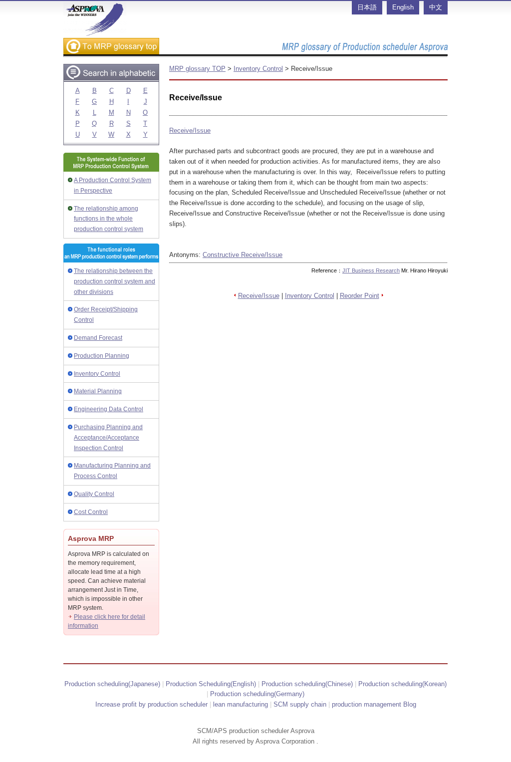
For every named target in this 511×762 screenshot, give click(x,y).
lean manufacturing (240, 704)
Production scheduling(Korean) (402, 684)
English (403, 7)
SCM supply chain (299, 704)
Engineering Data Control (108, 409)
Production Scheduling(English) (211, 684)
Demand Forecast (98, 337)
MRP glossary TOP (197, 68)
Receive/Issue (190, 130)
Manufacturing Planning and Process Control (112, 471)
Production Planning (101, 355)
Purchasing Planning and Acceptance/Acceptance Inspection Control (108, 438)
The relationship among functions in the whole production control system (108, 219)
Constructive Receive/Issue (242, 254)
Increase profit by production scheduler (151, 704)
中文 (435, 7)
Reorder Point (359, 295)
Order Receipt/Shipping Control (106, 314)
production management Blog (374, 704)
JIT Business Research (371, 270)
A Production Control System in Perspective (112, 185)
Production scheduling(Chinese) (307, 684)
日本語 (367, 7)
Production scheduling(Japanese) (112, 684)
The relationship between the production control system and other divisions (114, 281)
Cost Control (91, 511)
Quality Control (94, 494)
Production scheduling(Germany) (257, 694)
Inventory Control (97, 373)
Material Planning (98, 391)
